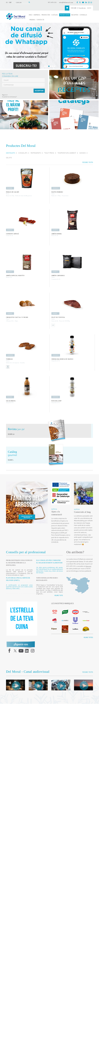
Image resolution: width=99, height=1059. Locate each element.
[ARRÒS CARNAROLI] (72, 262)
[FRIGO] (54, 613)
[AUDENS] (86, 621)
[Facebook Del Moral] (78, 2)
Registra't (5, 95)
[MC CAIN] (86, 630)
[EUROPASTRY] (86, 613)
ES (7, 2)
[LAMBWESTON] (75, 630)
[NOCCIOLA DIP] (72, 387)
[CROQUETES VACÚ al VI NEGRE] (27, 304)
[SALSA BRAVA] (27, 387)
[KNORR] (65, 613)
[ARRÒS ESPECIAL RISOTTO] (27, 262)
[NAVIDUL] (65, 630)
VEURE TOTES (88, 638)
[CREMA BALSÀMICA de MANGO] (72, 345)
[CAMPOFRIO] (54, 621)
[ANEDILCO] (65, 621)
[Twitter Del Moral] (80, 2)
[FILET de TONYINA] (72, 304)
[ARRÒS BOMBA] (72, 220)
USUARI (72, 8)
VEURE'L (10, 460)
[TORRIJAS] (27, 345)
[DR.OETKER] (75, 613)
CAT (10, 2)
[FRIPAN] (54, 630)
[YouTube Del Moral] (83, 2)
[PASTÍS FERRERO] (72, 178)
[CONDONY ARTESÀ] (27, 220)
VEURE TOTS (58, 595)
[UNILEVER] (75, 621)
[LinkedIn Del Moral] (86, 2)
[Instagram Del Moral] (89, 2)
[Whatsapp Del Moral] (92, 2)
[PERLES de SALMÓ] (27, 178)
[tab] (11, 153)
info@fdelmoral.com (65, 2)
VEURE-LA (11, 434)
